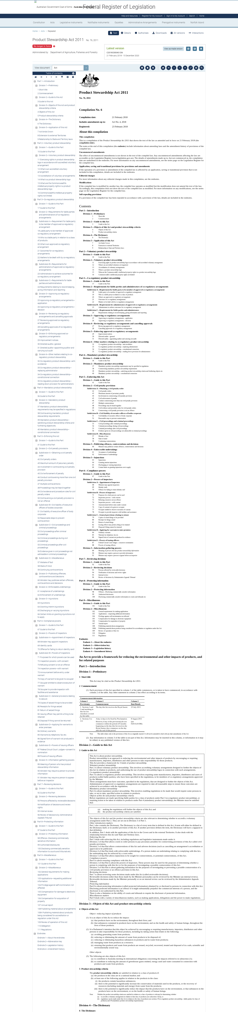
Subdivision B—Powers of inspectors (54, 653)
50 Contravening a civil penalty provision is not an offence (56, 499)
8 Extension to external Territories (52, 135)
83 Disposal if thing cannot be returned (54, 721)
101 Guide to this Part (47, 864)
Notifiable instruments (98, 22)
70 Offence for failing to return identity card (56, 649)
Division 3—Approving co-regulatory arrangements (54, 295)
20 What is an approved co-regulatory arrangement (54, 245)
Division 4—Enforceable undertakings (55, 587)
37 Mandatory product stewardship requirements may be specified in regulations (56, 408)
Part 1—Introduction (46, 81)
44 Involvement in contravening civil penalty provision (56, 468)
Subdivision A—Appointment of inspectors (57, 637)
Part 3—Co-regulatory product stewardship (55, 199)
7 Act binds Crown (45, 132)
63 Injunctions (44, 603)
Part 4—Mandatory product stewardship (54, 388)
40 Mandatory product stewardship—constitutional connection (53, 430)
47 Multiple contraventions (49, 484)
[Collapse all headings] (73, 77)
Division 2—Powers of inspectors (53, 633)
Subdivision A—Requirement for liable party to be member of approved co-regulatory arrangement (57, 224)
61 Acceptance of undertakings (51, 591)
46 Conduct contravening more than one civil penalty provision (57, 478)
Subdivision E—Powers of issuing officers (56, 745)
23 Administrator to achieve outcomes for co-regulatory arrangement (55, 275)
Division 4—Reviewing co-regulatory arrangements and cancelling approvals (56, 315)
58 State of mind (45, 566)
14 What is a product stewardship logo (54, 179)
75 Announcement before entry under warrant (53, 673)
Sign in (176, 16)
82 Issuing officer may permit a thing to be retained (55, 715)
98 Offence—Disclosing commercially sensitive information (53, 839)
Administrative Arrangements (142, 22)
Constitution (39, 22)
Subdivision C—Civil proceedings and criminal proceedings (54, 526)
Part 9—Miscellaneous (46, 855)
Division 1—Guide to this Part (51, 147)
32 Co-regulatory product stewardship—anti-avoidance (56, 362)
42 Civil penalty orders (47, 459)
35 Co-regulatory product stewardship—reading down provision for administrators (56, 382)
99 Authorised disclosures (49, 845)
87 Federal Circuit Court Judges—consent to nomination (56, 751)
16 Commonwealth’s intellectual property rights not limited (55, 194)
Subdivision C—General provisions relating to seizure (57, 697)
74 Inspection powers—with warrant (53, 668)
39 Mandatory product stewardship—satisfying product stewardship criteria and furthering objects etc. (56, 423)
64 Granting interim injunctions (51, 607)
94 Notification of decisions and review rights (54, 806)
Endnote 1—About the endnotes (51, 938)
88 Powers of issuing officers (50, 756)
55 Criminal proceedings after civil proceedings (52, 546)
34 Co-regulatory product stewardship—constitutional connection (55, 375)
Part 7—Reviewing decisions (49, 784)
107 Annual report (45, 905)
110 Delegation (44, 926)
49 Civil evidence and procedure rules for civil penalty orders (56, 492)
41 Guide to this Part (46, 445)
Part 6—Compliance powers (49, 621)
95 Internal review (45, 811)
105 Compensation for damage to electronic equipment (56, 893)
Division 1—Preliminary (48, 85)
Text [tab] (115, 33)
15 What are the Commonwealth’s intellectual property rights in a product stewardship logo (54, 186)
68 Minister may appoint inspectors (53, 642)
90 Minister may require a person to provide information (56, 772)
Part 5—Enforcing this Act (48, 436)
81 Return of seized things (49, 710)
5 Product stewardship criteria (50, 116)
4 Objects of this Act (46, 112)
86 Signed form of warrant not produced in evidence (56, 740)
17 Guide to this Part (46, 208)
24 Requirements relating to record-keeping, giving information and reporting (56, 288)
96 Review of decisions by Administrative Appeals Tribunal (55, 816)
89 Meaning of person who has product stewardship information (54, 765)
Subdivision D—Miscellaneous (51, 558)
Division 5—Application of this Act (53, 127)
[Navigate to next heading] (51, 77)
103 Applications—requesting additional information (54, 879)
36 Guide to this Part (46, 396)
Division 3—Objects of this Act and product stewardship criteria (57, 106)
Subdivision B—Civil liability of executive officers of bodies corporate (55, 506)
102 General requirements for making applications (53, 873)
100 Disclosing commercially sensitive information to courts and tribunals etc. (54, 850)
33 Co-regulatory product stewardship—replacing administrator (55, 369)
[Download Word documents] (153, 68)
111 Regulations (45, 930)
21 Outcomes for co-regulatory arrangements (51, 252)
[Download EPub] (142, 68)
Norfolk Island (197, 22)
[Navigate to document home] (163, 68)
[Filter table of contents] (62, 77)
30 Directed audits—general (49, 344)
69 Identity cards (45, 645)
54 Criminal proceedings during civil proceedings (53, 539)
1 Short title (42, 90)
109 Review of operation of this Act (52, 922)
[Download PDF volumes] (147, 68)
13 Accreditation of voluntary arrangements (56, 176)
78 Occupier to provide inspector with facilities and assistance (53, 690)
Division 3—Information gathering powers (56, 760)
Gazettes (119, 22)
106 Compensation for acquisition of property (53, 899)
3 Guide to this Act (45, 101)
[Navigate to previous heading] (46, 77)
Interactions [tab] (198, 33)
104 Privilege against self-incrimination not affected (56, 886)
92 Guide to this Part (46, 793)
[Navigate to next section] (179, 68)
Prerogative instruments (173, 22)
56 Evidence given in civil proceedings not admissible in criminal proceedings (55, 552)
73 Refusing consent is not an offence (54, 665)
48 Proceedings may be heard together (54, 488)
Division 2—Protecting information (53, 834)
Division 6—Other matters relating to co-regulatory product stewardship (56, 355)
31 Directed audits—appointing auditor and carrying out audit (56, 349)
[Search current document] (201, 68)
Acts (52, 22)
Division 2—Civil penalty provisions (53, 448)
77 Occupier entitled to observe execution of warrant (56, 684)
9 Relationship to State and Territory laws (55, 139)
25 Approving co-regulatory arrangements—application (56, 301)
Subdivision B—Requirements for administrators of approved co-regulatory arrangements (56, 267)
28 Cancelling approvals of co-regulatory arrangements (55, 328)
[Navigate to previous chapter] (168, 68)
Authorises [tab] (143, 33)
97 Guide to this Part (46, 830)
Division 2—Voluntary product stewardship (57, 155)
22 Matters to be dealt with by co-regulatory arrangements (56, 258)
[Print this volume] (196, 68)
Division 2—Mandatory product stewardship (52, 401)
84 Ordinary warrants (47, 731)
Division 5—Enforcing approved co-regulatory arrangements (53, 335)
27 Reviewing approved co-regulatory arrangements (53, 321)
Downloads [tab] (161, 33)
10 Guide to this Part (46, 151)
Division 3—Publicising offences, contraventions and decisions (52, 575)
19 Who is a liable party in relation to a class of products (56, 239)
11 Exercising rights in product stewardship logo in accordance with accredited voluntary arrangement (57, 162)
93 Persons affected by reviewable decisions (56, 801)
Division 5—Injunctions (48, 599)
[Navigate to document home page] (35, 77)
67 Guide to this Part (46, 629)
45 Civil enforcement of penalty (51, 473)
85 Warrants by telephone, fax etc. (52, 735)
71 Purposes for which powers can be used (56, 657)
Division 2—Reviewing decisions (52, 796)
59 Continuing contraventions (50, 570)
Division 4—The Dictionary (50, 119)
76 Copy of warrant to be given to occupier (56, 679)
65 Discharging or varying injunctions (53, 610)
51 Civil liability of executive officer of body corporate (55, 512)
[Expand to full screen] (190, 68)
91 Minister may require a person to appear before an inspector (56, 779)
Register (152, 16)
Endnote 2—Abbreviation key (50, 941)
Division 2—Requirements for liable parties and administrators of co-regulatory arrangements (57, 215)
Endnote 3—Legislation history (50, 945)
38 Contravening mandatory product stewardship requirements (53, 414)
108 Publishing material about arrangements (57, 909)
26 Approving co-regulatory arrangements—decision (56, 308)
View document (42, 67)
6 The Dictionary (44, 124)
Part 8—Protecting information (50, 822)
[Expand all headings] (68, 77)
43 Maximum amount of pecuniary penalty (56, 463)
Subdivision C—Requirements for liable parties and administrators (55, 281)
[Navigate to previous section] (174, 68)
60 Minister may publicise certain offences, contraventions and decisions (56, 581)
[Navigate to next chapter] (185, 68)
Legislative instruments (71, 22)
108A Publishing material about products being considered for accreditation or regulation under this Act (55, 915)
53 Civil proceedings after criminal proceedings (52, 532)
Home (35, 31)
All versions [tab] (179, 33)
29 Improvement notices (48, 340)
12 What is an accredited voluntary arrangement (52, 170)
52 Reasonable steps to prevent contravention (51, 519)
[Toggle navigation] (73, 73)
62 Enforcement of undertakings (51, 595)
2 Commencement (45, 93)
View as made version (173, 49)
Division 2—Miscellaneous (50, 867)
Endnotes (41, 933)
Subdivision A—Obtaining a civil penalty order (55, 454)
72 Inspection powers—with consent (53, 661)
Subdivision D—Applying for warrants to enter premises (56, 725)
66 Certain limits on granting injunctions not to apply (56, 615)
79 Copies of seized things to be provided (55, 703)
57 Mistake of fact (45, 562)
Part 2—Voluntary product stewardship (54, 143)
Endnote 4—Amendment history (51, 949)
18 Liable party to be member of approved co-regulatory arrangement (55, 232)
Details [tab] (127, 33)
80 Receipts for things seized (50, 706)
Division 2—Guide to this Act (51, 97)
